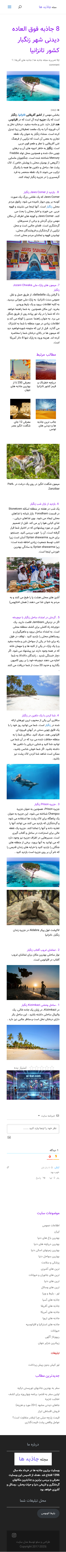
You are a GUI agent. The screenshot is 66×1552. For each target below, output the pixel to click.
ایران (56, 1232)
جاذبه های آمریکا (50, 1312)
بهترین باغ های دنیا (48, 1238)
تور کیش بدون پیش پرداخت (43, 1365)
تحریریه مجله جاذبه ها (45, 60)
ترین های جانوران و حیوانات (44, 1275)
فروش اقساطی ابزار (48, 1411)
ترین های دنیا (51, 1281)
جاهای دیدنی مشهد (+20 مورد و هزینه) (37, 1405)
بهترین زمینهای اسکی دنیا (45, 1250)
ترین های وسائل (50, 1287)
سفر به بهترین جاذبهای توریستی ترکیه (38, 1388)
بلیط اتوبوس (48, 1513)
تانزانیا (21, 115)
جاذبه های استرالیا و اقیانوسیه (42, 1324)
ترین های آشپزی (50, 1269)
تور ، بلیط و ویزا (50, 1293)
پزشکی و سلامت (50, 1263)
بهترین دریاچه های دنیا (46, 1244)
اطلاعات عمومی (50, 1225)
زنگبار (49, 207)
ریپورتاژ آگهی (52, 1337)
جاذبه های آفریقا (23, 60)
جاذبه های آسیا (50, 1300)
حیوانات (55, 1331)
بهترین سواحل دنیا (49, 1256)
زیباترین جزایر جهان (48, 1343)
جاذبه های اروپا (51, 1318)
